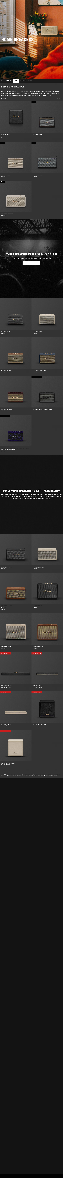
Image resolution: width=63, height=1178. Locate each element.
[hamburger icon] (59, 7)
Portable (9, 80)
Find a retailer (47, 3)
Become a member (31, 263)
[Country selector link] (59, 3)
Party (30, 80)
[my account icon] (53, 7)
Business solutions (31, 3)
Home (15, 80)
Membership (40, 3)
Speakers (9, 1176)
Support (46, 7)
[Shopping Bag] (56, 7)
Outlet (55, 3)
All (2, 80)
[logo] (6, 6)
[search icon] (51, 7)
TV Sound (23, 80)
